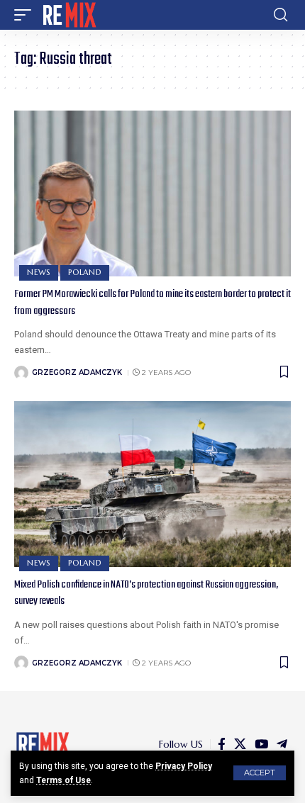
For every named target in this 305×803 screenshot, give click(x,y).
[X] (240, 744)
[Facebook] (221, 744)
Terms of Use (63, 780)
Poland (84, 272)
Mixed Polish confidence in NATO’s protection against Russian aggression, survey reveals (146, 593)
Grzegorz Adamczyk (77, 372)
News (38, 272)
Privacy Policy (183, 766)
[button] (259, 772)
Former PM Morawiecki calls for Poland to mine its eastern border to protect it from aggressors (152, 303)
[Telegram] (282, 744)
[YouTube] (261, 744)
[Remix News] (68, 15)
